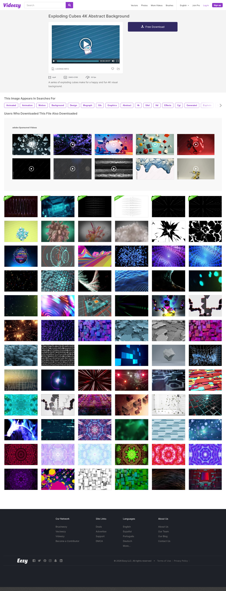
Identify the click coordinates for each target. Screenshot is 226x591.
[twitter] (39, 560)
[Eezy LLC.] (22, 561)
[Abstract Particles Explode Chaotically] (21, 429)
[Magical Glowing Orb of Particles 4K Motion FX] (58, 380)
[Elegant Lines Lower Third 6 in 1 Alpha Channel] (31, 169)
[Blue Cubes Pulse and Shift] (21, 355)
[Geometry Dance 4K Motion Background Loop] (58, 330)
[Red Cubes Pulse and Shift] (205, 330)
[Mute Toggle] (113, 61)
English (127, 526)
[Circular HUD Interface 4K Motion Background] (58, 256)
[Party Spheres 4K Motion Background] (58, 479)
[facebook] (34, 560)
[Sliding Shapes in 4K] (205, 380)
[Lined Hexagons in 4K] (168, 429)
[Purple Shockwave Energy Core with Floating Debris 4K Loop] (72, 145)
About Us (163, 526)
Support (100, 536)
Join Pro (196, 5)
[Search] (69, 5)
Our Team (163, 531)
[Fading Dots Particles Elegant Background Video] (131, 305)
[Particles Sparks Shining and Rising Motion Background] (21, 305)
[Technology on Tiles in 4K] (205, 479)
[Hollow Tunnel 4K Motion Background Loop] (205, 256)
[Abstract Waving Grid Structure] (131, 281)
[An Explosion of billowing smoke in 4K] (131, 231)
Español (127, 531)
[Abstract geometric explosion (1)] (114, 145)
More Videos (156, 5)
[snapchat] (55, 560)
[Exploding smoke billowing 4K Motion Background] (95, 231)
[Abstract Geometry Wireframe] (205, 355)
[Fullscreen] (117, 61)
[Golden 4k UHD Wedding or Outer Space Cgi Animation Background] (21, 330)
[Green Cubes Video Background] (131, 479)
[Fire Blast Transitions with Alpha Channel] (205, 231)
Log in (206, 5)
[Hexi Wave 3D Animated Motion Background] (168, 380)
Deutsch (127, 541)
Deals (99, 526)
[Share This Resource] (119, 69)
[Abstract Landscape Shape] (168, 281)
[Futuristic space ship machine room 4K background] (58, 206)
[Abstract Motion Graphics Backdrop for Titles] (95, 281)
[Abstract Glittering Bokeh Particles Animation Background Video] (205, 281)
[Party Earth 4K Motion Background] (21, 256)
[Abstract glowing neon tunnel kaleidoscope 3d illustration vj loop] (21, 405)
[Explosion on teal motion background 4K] (58, 231)
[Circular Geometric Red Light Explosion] (95, 380)
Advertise (101, 531)
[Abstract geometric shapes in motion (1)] (155, 145)
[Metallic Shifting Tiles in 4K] (205, 405)
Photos (144, 5)
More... (127, 545)
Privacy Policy (181, 560)
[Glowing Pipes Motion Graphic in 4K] (58, 429)
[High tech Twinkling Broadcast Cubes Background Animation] (131, 355)
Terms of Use (164, 560)
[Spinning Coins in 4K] (205, 429)
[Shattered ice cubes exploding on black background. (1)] (31, 145)
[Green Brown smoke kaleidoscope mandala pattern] (131, 454)
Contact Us (164, 541)
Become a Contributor (67, 541)
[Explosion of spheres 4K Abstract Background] (21, 231)
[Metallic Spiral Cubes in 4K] (168, 305)
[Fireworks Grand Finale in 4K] (131, 380)
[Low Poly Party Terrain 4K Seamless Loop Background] (95, 256)
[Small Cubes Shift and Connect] (168, 330)
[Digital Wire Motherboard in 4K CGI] (95, 305)
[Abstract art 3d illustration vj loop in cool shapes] (58, 454)
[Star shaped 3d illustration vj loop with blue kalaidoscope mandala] (205, 454)
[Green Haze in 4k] (131, 429)
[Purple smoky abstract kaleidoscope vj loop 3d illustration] (21, 479)
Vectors (134, 5)
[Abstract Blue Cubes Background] (131, 330)
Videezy (60, 536)
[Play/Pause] (54, 61)
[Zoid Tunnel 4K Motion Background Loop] (168, 256)
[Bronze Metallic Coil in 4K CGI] (21, 206)
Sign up (217, 5)
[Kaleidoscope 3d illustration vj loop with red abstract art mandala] (21, 454)
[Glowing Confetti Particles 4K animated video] (21, 281)
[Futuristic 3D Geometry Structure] (168, 355)
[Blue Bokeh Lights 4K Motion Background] (131, 256)
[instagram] (50, 560)
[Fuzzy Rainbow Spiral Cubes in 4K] (205, 305)
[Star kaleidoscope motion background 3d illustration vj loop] (95, 454)
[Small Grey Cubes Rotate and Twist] (58, 355)
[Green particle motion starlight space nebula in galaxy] (95, 355)
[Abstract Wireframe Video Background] (21, 380)
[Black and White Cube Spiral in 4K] (58, 405)
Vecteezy (61, 531)
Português (128, 536)
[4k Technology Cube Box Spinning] (95, 206)
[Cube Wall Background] (131, 405)
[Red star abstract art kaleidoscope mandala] (168, 454)
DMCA (99, 541)
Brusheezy (61, 526)
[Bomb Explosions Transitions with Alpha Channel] (168, 231)
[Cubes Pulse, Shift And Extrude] (95, 479)
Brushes (169, 5)
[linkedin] (61, 560)
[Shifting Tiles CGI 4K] (58, 281)
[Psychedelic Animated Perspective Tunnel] (95, 429)
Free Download (154, 26)
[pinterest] (45, 560)
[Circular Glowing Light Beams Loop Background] (58, 305)
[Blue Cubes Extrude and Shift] (95, 330)
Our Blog (163, 536)
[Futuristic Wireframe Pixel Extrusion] (95, 405)
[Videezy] (12, 5)
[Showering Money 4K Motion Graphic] (168, 405)
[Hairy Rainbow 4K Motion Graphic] (168, 479)
